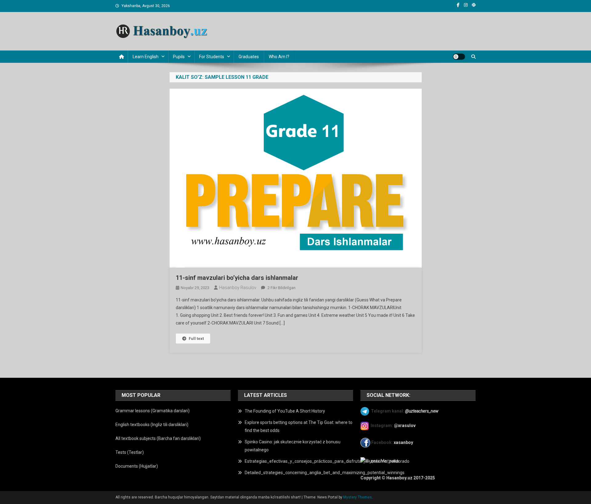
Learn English (146, 56)
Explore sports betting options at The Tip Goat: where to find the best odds (298, 426)
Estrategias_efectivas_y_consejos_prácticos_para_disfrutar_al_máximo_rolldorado (327, 461)
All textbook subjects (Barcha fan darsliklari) (158, 438)
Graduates (249, 56)
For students (211, 56)
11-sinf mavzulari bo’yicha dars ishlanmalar (237, 277)
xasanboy (404, 442)
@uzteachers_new (421, 410)
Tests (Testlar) (129, 452)
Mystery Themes (357, 497)
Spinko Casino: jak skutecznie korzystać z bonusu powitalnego (292, 445)
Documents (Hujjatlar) (136, 466)
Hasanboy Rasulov (237, 287)
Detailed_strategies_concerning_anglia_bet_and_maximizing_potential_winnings (324, 472)
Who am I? (279, 56)
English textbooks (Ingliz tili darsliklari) (151, 424)
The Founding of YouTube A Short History (285, 411)
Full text (196, 338)
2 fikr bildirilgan (281, 287)
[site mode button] (459, 57)
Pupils (179, 56)
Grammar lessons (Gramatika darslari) (152, 410)
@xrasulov (405, 425)
